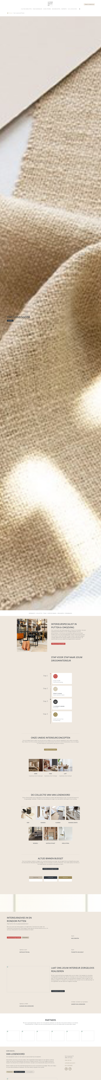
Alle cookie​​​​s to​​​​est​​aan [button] (43, 547)
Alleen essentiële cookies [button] (57, 548)
